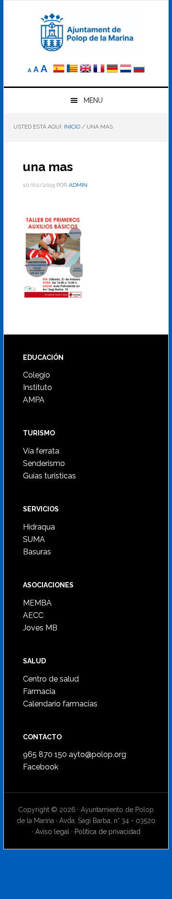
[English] (85, 69)
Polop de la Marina (86, 31)
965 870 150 (45, 754)
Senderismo (44, 463)
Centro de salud (51, 678)
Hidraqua (39, 526)
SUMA (34, 539)
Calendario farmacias (60, 703)
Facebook (40, 766)
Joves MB (40, 627)
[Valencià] (72, 69)
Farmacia (39, 691)
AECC (33, 615)
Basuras (37, 551)
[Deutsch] (112, 69)
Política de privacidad (107, 831)
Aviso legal (52, 831)
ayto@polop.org (97, 754)
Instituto (37, 387)
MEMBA (37, 602)
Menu (93, 100)
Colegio (36, 374)
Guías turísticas (49, 475)
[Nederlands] (126, 69)
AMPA (33, 399)
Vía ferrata (41, 450)
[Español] (58, 69)
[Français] (99, 69)
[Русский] (139, 69)
